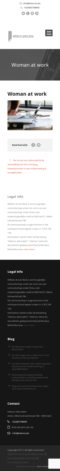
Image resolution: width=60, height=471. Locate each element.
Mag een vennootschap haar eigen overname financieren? (30, 387)
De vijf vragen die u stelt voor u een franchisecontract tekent (30, 356)
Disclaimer (39, 453)
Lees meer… (30, 249)
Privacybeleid (14, 458)
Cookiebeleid (30, 458)
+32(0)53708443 (31, 7)
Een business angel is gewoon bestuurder (27, 348)
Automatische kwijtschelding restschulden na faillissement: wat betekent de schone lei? (30, 377)
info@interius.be (31, 3)
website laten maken (26, 466)
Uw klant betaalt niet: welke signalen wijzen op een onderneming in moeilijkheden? (31, 366)
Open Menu (48, 33)
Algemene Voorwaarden (20, 453)
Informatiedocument (18, 462)
